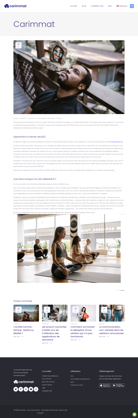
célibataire (31, 118)
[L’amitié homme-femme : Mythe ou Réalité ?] (26, 321)
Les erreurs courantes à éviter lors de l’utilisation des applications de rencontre (54, 333)
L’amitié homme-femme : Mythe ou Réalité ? (23, 330)
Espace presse (47, 385)
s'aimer (59, 118)
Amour (15, 118)
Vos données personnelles (80, 379)
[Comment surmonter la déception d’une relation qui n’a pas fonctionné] (83, 321)
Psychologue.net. (117, 142)
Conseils (22, 118)
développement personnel (45, 118)
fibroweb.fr (54, 410)
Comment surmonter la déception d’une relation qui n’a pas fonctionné (83, 331)
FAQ (72, 376)
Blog (72, 382)
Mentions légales (48, 382)
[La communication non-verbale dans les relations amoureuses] (112, 321)
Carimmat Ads (47, 391)
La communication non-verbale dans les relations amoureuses (111, 330)
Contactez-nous (77, 385)
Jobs (43, 388)
